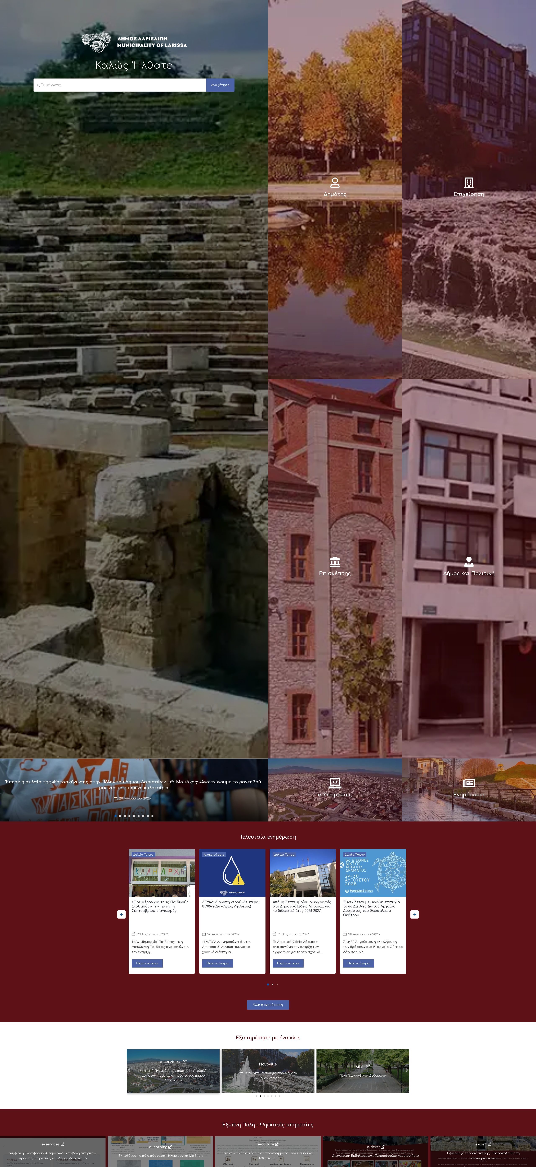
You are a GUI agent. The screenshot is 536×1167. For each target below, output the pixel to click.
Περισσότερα (147, 963)
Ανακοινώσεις (214, 854)
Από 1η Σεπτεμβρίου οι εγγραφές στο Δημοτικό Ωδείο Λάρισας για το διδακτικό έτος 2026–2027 (302, 906)
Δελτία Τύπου (143, 854)
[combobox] (120, 85)
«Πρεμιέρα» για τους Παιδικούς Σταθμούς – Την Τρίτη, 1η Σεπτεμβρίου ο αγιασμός (160, 906)
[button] (116, 816)
